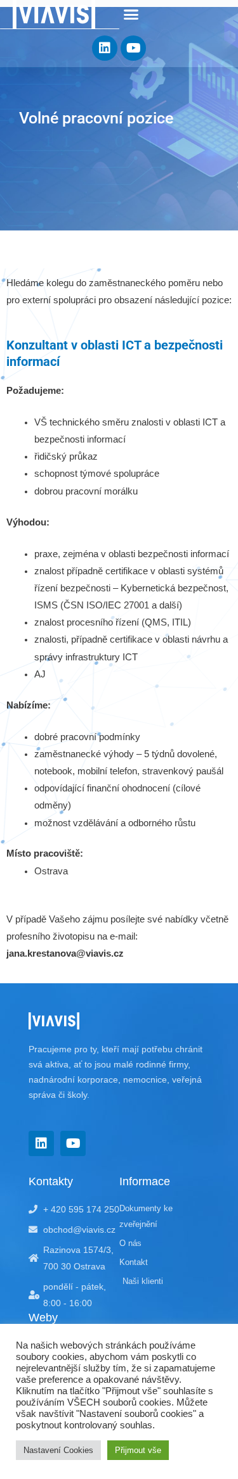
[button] (131, 15)
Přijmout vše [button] (138, 1450)
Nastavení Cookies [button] (58, 1450)
